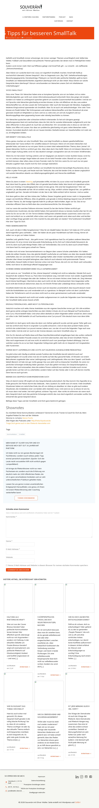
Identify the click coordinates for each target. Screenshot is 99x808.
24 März (73, 668)
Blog (71, 17)
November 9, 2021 (14, 38)
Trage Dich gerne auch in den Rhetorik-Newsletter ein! (28, 423)
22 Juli (11, 668)
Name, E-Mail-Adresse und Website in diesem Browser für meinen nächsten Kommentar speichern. (48, 565)
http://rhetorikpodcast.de (41, 421)
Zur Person (58, 21)
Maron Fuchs (27, 418)
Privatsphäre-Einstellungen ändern (34, 784)
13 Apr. (42, 676)
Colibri (77, 802)
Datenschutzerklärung (38, 780)
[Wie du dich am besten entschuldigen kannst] (79, 598)
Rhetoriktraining (49, 17)
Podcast (62, 17)
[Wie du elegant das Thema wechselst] (18, 687)
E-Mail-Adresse (13, 549)
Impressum (41, 776)
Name (9, 541)
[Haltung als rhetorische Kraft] (18, 598)
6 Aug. (42, 758)
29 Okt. (73, 755)
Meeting (29, 181)
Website (9, 557)
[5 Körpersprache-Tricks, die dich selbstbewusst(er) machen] (49, 598)
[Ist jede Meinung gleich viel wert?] (79, 687)
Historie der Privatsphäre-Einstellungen (33, 788)
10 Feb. (11, 750)
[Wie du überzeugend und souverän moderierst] (49, 695)
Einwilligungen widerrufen (37, 792)
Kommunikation (12, 434)
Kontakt (70, 21)
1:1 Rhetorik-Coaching (30, 17)
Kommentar (11, 517)
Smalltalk (22, 434)
